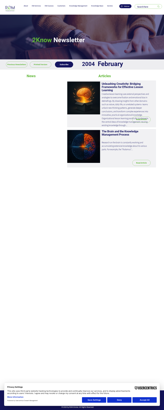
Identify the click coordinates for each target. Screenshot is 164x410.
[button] (26, 6)
